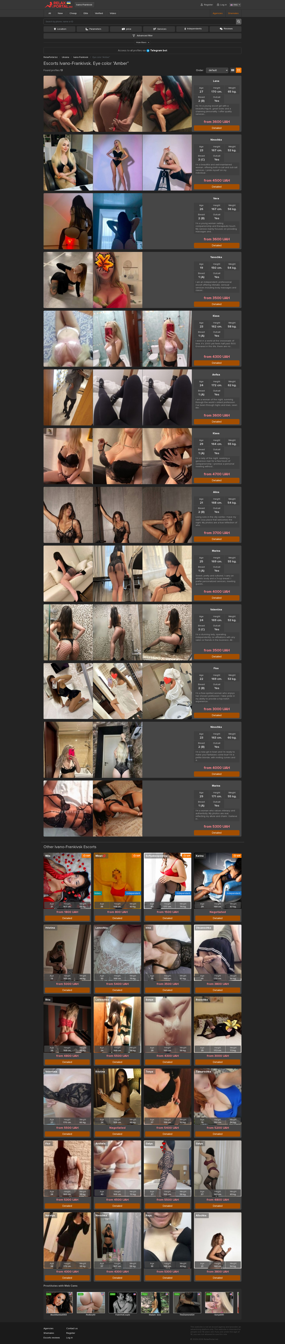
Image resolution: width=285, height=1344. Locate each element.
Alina (216, 492)
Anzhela (100, 1143)
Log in (223, 4)
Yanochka (216, 257)
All (49, 13)
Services (161, 29)
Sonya (149, 999)
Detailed (217, 128)
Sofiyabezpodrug (156, 856)
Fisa (216, 668)
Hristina (50, 927)
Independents (194, 28)
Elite (86, 13)
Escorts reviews (52, 1337)
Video (113, 13)
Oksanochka (203, 927)
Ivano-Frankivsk (84, 4)
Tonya (149, 1071)
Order (199, 70)
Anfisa (216, 374)
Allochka (201, 1215)
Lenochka (101, 927)
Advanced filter (144, 35)
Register (208, 4)
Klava (216, 316)
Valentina (216, 609)
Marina (216, 550)
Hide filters (141, 42)
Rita (47, 999)
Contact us (72, 1328)
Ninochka (216, 139)
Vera (216, 198)
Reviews (228, 28)
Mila (47, 856)
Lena (216, 81)
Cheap (73, 13)
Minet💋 (100, 856)
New (60, 13)
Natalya (50, 1215)
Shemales (233, 13)
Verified (99, 13)
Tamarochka (203, 1071)
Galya (149, 1143)
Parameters (95, 29)
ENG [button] (236, 5)
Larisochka (102, 999)
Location (61, 29)
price (128, 29)
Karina (200, 856)
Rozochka (202, 999)
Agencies (218, 13)
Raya (149, 1215)
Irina (148, 927)
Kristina (100, 1071)
